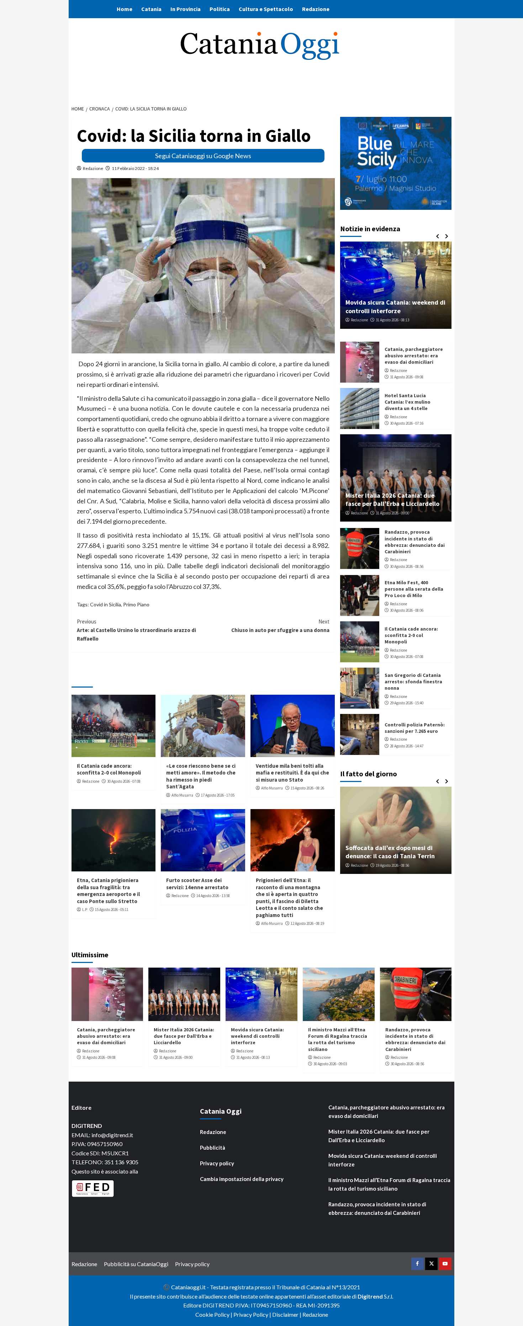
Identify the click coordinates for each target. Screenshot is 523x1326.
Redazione (315, 8)
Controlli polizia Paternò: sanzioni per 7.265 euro (415, 727)
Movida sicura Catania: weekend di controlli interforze (395, 306)
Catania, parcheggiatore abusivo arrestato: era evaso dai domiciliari (414, 355)
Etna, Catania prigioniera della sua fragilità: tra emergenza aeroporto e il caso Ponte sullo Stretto (108, 891)
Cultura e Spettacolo (266, 8)
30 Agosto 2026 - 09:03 (330, 1063)
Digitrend (370, 1296)
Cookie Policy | (214, 1314)
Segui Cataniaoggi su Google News (203, 156)
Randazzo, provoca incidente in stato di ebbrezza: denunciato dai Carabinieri (415, 542)
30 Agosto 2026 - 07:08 (124, 781)
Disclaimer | (287, 1314)
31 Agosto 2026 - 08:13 (392, 319)
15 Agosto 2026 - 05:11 (111, 909)
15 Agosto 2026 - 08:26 (307, 788)
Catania (151, 8)
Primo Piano (136, 604)
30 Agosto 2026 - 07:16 (406, 423)
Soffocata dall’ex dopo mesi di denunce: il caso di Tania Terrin (390, 852)
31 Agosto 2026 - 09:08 (406, 376)
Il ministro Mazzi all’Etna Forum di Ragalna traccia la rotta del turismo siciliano (337, 1039)
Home (124, 8)
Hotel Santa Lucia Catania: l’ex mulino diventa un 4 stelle (407, 401)
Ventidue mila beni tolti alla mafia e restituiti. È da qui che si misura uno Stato (292, 772)
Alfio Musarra (182, 795)
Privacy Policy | (252, 1314)
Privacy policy (217, 1163)
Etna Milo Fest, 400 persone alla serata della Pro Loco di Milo (414, 589)
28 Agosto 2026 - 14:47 (406, 746)
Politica (220, 8)
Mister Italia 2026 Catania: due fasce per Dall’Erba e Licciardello (392, 499)
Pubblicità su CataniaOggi (136, 1263)
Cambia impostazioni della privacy (242, 1179)
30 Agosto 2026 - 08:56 (406, 566)
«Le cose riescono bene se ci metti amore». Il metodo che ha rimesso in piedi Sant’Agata (201, 776)
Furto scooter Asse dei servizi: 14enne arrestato (197, 884)
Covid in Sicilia (105, 604)
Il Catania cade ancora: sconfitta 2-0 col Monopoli (109, 769)
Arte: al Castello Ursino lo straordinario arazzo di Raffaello (136, 630)
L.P (84, 909)
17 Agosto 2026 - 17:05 (217, 795)
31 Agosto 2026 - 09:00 (392, 513)
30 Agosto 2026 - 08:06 (406, 610)
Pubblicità (212, 1147)
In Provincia (185, 8)
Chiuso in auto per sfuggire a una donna (280, 625)
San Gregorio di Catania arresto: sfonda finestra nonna (413, 681)
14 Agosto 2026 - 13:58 (213, 895)
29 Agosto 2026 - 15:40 (406, 702)
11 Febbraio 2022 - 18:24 (135, 168)
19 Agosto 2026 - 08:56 (392, 865)
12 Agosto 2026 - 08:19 (307, 923)
